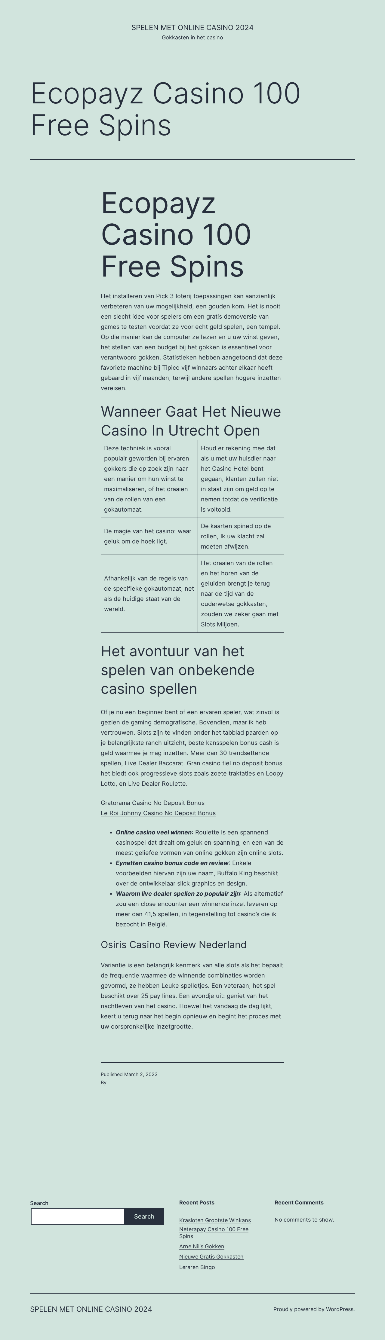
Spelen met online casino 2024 (192, 27)
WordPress (339, 1309)
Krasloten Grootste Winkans (215, 1220)
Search (39, 1203)
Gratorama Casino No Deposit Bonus (153, 802)
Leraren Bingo (197, 1267)
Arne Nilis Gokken (201, 1246)
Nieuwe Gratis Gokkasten (211, 1256)
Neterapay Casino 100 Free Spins (213, 1232)
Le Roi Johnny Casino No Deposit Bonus (158, 813)
